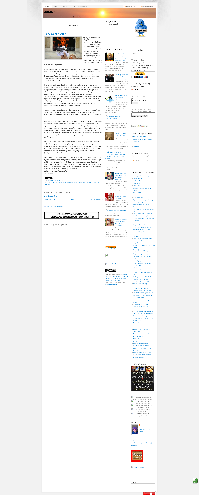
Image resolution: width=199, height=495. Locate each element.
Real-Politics (136, 185)
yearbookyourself (138, 197)
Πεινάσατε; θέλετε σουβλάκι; (142, 295)
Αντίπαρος (136, 207)
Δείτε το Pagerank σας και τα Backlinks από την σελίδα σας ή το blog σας (142, 443)
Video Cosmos (137, 192)
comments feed (148, 6)
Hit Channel (136, 181)
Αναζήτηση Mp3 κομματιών (141, 204)
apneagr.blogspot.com (111, 284)
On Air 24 (136, 141)
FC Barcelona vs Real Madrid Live (116, 211)
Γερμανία (54, 182)
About (56, 6)
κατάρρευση (89, 182)
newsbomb (50, 173)
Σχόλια (136, 160)
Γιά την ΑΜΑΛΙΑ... (139, 236)
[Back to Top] (195, 481)
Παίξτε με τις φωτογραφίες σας (143, 293)
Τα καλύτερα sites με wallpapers (142, 334)
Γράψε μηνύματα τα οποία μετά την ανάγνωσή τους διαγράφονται (143, 241)
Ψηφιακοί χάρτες (138, 357)
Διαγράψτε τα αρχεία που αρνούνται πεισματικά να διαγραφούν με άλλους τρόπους (143, 252)
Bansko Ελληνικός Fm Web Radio (142, 139)
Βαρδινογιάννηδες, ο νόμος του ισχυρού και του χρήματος (121, 77)
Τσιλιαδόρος (137, 339)
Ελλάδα (59, 182)
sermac (135, 195)
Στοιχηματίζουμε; (80, 6)
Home (47, 6)
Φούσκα (135, 341)
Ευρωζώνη (70, 182)
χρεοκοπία (48, 184)
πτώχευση (97, 182)
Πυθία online (137, 309)
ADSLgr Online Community (141, 176)
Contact (66, 6)
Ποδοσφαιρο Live (138, 297)
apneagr (49, 11)
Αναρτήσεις (138, 157)
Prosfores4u (136, 183)
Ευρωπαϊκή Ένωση (79, 182)
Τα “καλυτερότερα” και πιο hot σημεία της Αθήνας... (121, 196)
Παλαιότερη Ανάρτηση (95, 199)
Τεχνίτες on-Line (138, 336)
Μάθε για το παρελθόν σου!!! (142, 277)
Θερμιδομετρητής (138, 261)
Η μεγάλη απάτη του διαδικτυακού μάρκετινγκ (121, 98)
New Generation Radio (139, 137)
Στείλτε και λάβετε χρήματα (142, 316)
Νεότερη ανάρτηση (50, 199)
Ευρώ (64, 182)
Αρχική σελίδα (72, 199)
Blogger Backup (137, 178)
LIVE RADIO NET (138, 144)
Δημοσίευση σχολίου (50, 196)
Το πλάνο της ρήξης (55, 34)
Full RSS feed (131, 6)
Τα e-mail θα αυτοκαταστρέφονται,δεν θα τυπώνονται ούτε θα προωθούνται (144, 325)
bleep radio (136, 146)
